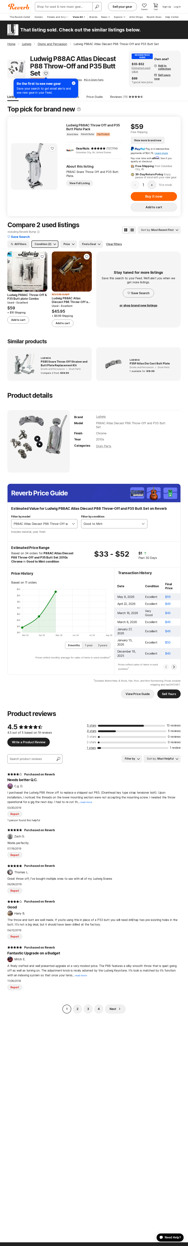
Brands (93, 16)
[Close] (73, 83)
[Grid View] (126, 230)
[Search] (97, 6)
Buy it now (153, 196)
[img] (98, 148)
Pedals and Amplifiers (59, 16)
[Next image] (52, 166)
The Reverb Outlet (20, 16)
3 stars (91, 736)
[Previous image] (16, 166)
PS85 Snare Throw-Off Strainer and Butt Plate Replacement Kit (64, 363)
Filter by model (20, 516)
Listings (13, 97)
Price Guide (94, 97)
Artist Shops (136, 16)
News (104, 16)
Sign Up (166, 6)
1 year (89, 645)
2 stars (91, 742)
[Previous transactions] (166, 667)
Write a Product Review (28, 742)
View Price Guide (138, 694)
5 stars (91, 725)
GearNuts (83, 148)
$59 (168, 597)
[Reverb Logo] (18, 6)
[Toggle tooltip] (79, 109)
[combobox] (40, 523)
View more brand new (147, 140)
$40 (168, 613)
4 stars (91, 731)
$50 (168, 642)
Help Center (172, 16)
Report (14, 814)
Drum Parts (103, 446)
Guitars (39, 16)
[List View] (132, 230)
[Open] (73, 523)
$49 (168, 604)
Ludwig (100, 416)
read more (86, 802)
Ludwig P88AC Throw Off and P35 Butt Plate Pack (93, 127)
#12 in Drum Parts (94, 79)
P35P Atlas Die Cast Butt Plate (150, 363)
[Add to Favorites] (46, 73)
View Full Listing (79, 183)
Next (113, 1009)
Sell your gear (122, 6)
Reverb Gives (154, 16)
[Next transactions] (174, 667)
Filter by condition (92, 516)
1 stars (91, 748)
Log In (177, 6)
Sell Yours (169, 694)
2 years (102, 645)
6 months (74, 645)
